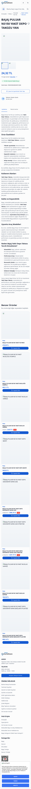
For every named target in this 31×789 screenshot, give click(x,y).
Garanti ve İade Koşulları (8, 690)
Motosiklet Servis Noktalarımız (10, 730)
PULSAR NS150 (15, 13)
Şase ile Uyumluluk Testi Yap (16, 91)
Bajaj (2, 741)
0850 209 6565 (5, 669)
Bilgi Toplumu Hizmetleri (8, 706)
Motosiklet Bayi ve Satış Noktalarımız (11, 728)
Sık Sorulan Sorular (6, 711)
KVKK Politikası (5, 698)
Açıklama (4, 109)
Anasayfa (4, 14)
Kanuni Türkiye (5, 752)
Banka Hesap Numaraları (8, 684)
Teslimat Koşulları (6, 687)
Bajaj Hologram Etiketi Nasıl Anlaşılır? (12, 733)
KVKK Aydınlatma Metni (8, 695)
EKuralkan (4, 747)
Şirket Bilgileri (5, 703)
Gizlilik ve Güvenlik (6, 692)
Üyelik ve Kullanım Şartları (9, 709)
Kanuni (3, 744)
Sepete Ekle (16, 348)
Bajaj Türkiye (5, 749)
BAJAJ (10, 14)
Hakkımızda (4, 701)
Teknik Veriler (14, 109)
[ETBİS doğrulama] (15, 760)
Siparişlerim (4, 722)
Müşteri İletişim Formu (15, 675)
